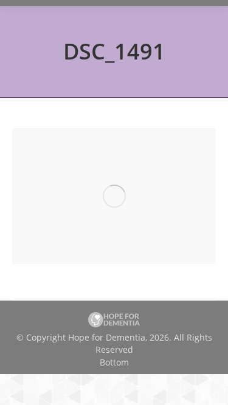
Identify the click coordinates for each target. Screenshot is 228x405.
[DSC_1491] (114, 196)
